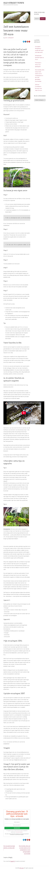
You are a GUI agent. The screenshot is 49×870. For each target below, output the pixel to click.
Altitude (21, 868)
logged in (12, 861)
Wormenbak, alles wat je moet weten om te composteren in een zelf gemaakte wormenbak (24, 849)
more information (19, 832)
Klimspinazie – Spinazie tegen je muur (39, 57)
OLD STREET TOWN (13, 3)
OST (6, 37)
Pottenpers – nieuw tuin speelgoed (38, 64)
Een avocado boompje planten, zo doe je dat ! (9, 847)
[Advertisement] (41, 29)
